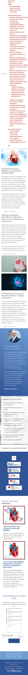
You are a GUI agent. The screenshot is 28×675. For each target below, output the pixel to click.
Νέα (9, 145)
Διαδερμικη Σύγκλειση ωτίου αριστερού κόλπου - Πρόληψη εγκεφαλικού (18, 107)
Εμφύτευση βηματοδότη (16, 120)
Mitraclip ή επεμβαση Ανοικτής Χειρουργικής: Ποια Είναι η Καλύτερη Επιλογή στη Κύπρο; (18, 72)
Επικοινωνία (11, 1)
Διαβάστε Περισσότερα (10, 211)
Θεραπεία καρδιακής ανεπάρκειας (19, 17)
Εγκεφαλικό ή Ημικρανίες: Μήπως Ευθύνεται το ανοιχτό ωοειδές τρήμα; (19, 66)
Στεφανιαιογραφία (15, 131)
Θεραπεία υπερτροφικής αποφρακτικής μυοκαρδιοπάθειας (16, 20)
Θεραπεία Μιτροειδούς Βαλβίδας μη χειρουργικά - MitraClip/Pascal (18, 94)
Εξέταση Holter (14, 134)
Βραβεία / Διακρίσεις (15, 10)
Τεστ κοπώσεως (14, 138)
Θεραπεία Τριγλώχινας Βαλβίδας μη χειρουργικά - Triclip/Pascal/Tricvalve (18, 88)
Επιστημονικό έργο (15, 8)
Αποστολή (14, 640)
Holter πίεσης (13, 133)
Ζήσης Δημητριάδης (15, 6)
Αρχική (10, 2)
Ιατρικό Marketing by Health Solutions (14, 668)
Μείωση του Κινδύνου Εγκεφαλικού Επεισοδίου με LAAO (17, 54)
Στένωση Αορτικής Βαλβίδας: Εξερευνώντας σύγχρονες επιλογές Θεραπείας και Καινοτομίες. (13, 564)
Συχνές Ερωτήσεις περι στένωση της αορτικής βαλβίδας (11, 528)
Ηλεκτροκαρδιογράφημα (16, 136)
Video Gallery (13, 12)
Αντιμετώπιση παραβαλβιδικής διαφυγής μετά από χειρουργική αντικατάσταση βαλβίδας (18, 116)
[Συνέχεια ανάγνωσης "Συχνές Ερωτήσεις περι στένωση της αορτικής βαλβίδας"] (14, 523)
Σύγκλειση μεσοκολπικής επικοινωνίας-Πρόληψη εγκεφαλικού (16, 101)
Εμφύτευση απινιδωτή (16, 122)
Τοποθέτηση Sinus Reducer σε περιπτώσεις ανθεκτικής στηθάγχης (18, 48)
